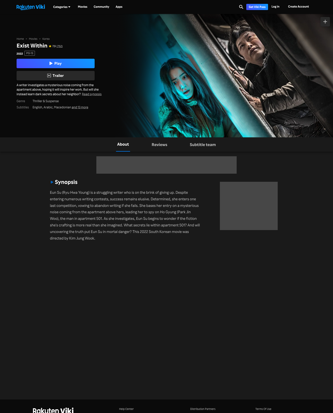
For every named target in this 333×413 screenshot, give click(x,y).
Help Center (126, 408)
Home (20, 38)
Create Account (298, 6)
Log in (275, 6)
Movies (82, 6)
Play (58, 63)
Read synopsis (92, 94)
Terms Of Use (263, 408)
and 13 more (80, 107)
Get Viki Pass (257, 7)
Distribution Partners (202, 408)
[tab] (123, 144)
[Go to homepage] (31, 6)
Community (101, 6)
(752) (59, 46)
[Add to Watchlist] (325, 21)
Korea (46, 38)
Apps (119, 6)
